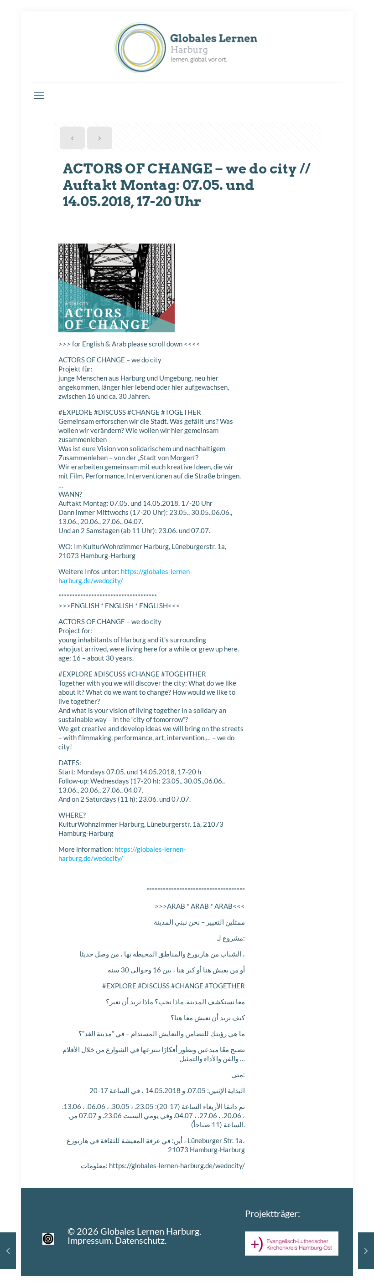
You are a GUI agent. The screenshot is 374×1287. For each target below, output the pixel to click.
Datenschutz (140, 1240)
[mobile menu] (39, 95)
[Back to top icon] (330, 1268)
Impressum (89, 1240)
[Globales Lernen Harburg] (187, 45)
